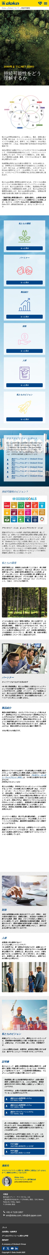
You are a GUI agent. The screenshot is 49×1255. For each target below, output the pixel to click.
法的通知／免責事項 (9, 1232)
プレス (4, 1227)
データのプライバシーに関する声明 (15, 1236)
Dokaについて (13, 8)
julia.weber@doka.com (23, 1182)
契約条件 (5, 1240)
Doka (4, 8)
